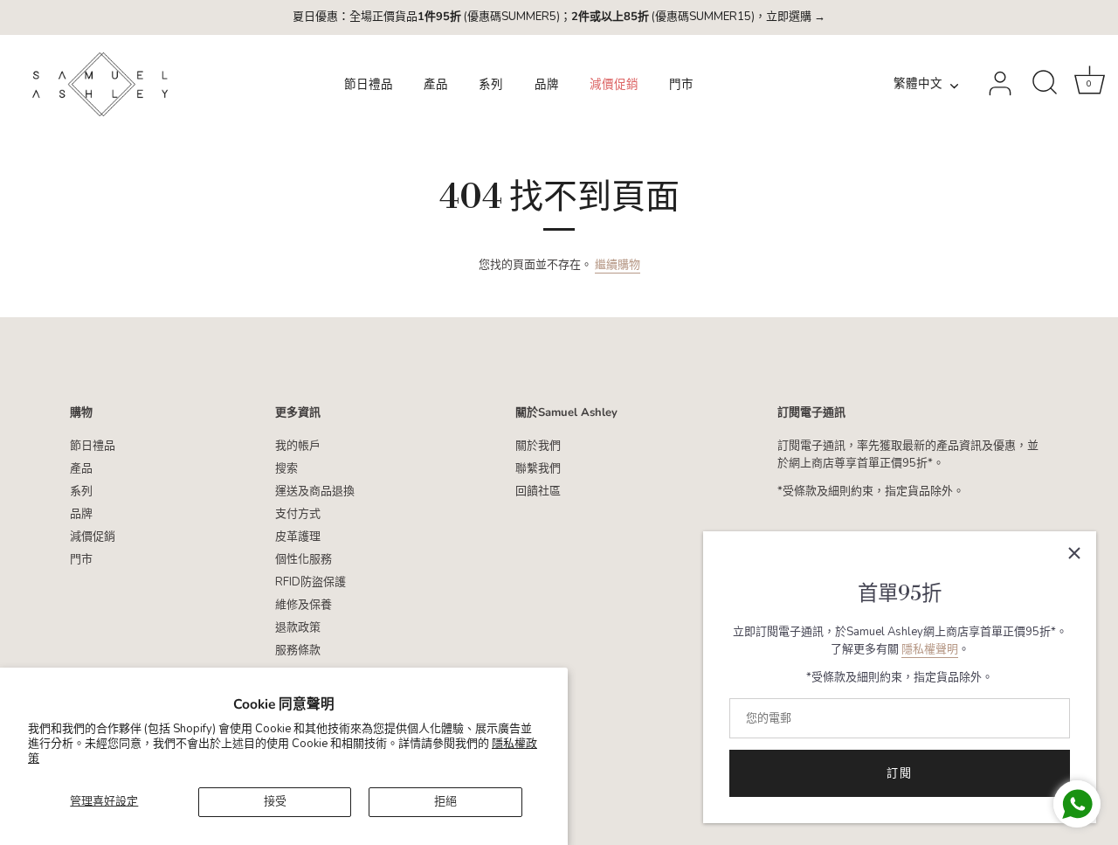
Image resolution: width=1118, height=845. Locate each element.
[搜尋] (1044, 84)
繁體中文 (918, 84)
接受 (275, 801)
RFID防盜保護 (310, 582)
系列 (491, 84)
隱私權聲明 (929, 649)
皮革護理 (298, 536)
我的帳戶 (298, 446)
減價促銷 (614, 84)
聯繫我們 (538, 468)
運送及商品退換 (315, 491)
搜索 (286, 468)
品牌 (547, 84)
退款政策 (298, 627)
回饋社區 (538, 491)
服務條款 (298, 650)
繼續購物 (617, 265)
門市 (681, 84)
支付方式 (298, 514)
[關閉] (1074, 553)
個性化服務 (303, 559)
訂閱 (899, 773)
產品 (436, 84)
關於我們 (538, 446)
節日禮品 (368, 84)
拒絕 (445, 801)
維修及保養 (303, 605)
